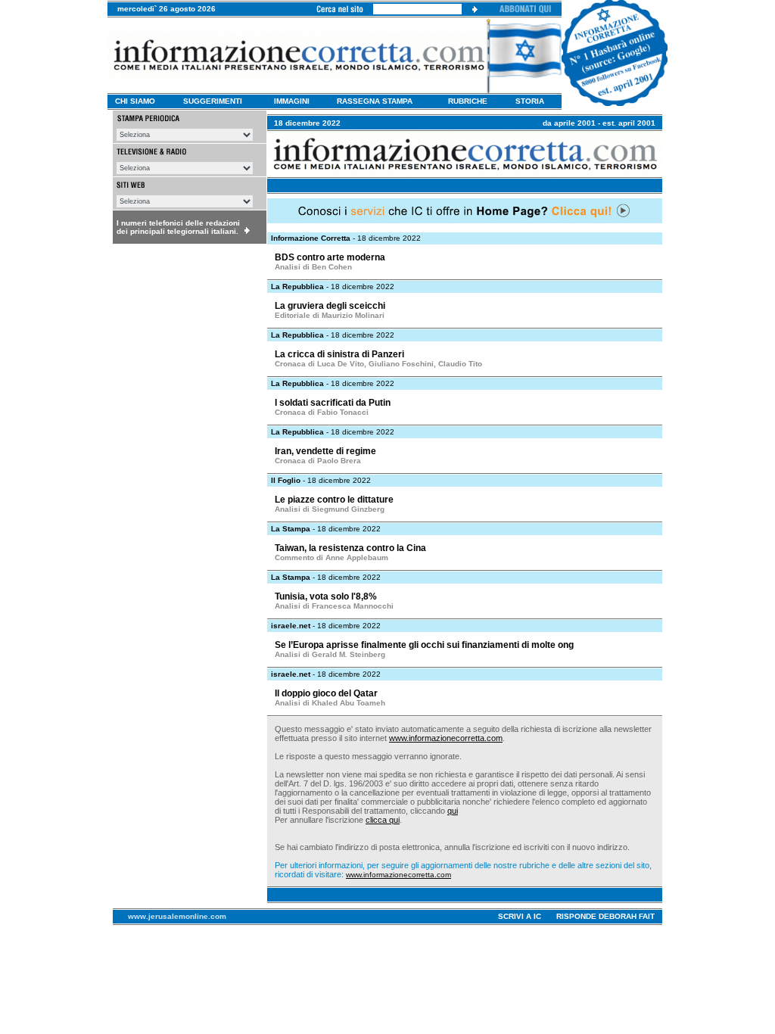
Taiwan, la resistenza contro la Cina (350, 548)
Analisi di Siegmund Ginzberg (329, 509)
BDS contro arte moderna (330, 257)
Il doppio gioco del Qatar (326, 693)
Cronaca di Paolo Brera (318, 460)
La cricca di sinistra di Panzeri (339, 354)
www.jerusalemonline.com (177, 916)
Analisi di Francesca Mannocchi (334, 606)
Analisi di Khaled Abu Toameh (330, 703)
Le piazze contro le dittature (334, 499)
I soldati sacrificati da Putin (333, 402)
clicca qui (383, 819)
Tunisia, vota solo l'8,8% (326, 596)
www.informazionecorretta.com (446, 738)
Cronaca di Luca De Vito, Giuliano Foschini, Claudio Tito (378, 364)
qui (452, 810)
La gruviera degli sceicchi (330, 306)
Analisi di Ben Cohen (313, 267)
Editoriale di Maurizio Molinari (329, 315)
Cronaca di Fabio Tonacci (322, 412)
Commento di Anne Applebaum (331, 557)
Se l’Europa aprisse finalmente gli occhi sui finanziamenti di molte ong (424, 645)
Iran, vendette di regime (325, 451)
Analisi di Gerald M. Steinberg (330, 654)
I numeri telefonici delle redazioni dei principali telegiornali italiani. (178, 227)
